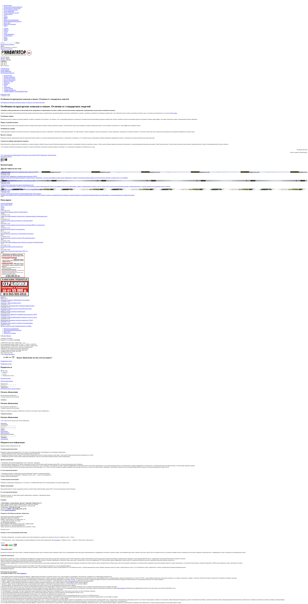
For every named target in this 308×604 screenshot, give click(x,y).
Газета (16, 10)
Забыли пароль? (5, 432)
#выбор (54, 155)
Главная (9, 5)
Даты (5, 85)
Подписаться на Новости (11, 7)
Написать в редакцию (10, 24)
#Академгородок (8, 155)
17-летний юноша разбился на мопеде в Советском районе (17, 220)
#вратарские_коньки (46, 155)
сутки (2, 206)
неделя (2, 207)
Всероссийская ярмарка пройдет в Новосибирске (14, 212)
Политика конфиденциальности (12, 21)
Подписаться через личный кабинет (10, 388)
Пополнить (4, 423)
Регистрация (4, 431)
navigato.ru (57, 540)
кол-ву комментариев (6, 204)
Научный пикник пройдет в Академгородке (13, 229)
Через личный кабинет (7, 381)
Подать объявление (9, 10)
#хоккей (34, 155)
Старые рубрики (8, 88)
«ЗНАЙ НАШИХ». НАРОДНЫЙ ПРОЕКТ (16, 91)
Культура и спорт (8, 81)
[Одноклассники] (4, 160)
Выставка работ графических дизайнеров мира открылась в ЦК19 (19, 314)
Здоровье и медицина (10, 90)
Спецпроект (7, 87)
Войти (5, 25)
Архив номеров (5, 70)
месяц (2, 209)
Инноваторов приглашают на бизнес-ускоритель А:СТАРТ (17, 320)
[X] (6, 160)
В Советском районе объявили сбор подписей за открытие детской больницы (22, 242)
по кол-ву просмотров (7, 203)
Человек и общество (9, 77)
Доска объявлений (9, 11)
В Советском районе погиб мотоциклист (12, 246)
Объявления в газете (8, 375)
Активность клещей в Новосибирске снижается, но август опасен (19, 317)
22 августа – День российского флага (11, 303)
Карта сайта (7, 23)
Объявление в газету (6, 361)
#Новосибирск (17, 155)
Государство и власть (9, 78)
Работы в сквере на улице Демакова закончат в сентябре (16, 326)
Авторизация (4, 439)
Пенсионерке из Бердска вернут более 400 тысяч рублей (16, 308)
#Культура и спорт (27, 155)
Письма (6, 84)
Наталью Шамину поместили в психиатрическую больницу (17, 233)
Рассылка (5, 371)
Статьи (19, 8)
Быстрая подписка (6, 378)
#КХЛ (38, 155)
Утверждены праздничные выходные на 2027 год (14, 251)
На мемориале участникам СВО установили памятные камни (17, 305)
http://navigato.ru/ (72, 581)
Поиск (5, 5)
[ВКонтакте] (2, 160)
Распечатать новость (6, 156)
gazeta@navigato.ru (9, 354)
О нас (5, 15)
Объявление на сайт (6, 364)
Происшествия (8, 75)
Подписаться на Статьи (10, 8)
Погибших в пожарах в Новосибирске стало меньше (15, 300)
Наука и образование (9, 80)
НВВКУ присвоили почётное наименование (13, 311)
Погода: (3, 58)
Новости (20, 7)
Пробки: (3, 60)
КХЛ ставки (173, 113)
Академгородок (8, 14)
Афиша (6, 17)
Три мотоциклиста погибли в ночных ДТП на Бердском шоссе (18, 238)
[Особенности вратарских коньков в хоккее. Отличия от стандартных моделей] (23, 102)
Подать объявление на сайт (11, 12)
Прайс (5, 18)
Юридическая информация (11, 20)
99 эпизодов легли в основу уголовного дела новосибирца (17, 323)
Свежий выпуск (5, 68)
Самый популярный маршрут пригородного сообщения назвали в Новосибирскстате (24, 216)
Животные (7, 83)
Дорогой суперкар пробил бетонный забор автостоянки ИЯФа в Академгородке (23, 225)
